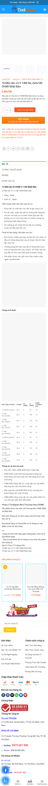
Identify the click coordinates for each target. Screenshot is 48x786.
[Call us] (17, 695)
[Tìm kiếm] (38, 2)
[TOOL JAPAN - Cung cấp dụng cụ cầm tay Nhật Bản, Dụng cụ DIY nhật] (24, 9)
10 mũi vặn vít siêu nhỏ (15, 129)
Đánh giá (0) (8, 181)
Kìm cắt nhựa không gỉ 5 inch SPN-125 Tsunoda (35, 589)
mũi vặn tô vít (11, 132)
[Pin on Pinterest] (23, 149)
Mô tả (5, 164)
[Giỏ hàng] (44, 9)
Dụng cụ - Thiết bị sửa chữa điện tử (28, 79)
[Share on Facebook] (9, 149)
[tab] (24, 164)
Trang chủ (6, 79)
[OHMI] (8, 145)
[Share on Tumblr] (32, 149)
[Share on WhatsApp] (4, 149)
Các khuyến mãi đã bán (10, 664)
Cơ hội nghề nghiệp (9, 655)
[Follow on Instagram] (8, 695)
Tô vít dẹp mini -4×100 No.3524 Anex (12, 588)
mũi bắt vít (37, 129)
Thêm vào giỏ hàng (25, 110)
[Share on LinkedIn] (27, 149)
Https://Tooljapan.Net (16, 545)
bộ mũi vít (29, 129)
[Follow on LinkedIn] (21, 695)
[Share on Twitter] (13, 149)
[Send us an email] (12, 695)
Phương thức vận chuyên (35, 662)
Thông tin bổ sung (12, 170)
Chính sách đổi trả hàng (35, 667)
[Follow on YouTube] (25, 695)
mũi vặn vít (22, 132)
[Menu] (3, 9)
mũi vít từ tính (17, 138)
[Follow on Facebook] (3, 695)
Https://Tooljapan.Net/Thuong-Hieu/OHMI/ (23, 504)
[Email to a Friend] (18, 149)
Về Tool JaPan (7, 645)
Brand (5, 175)
